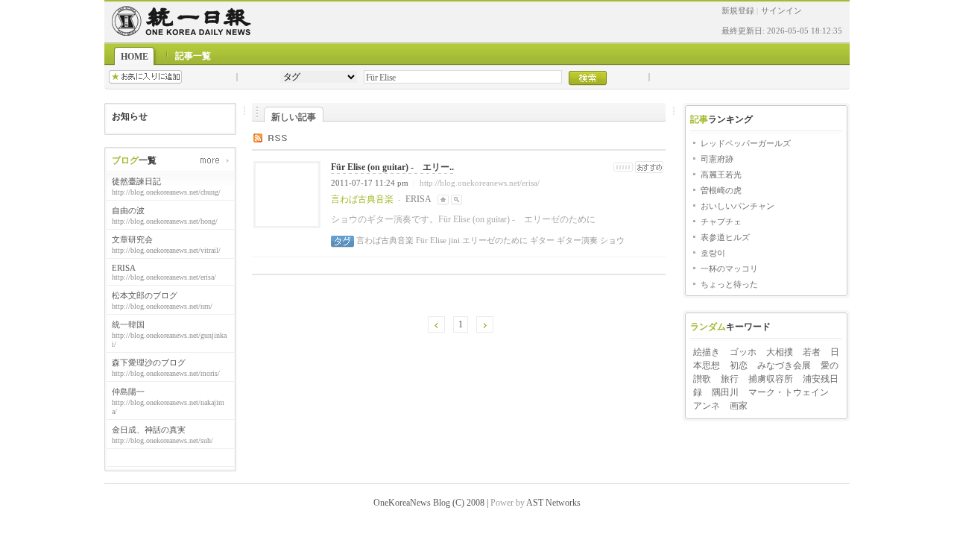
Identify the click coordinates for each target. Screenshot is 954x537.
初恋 (739, 365)
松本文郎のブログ (144, 295)
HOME (134, 56)
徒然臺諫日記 (136, 181)
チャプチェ (721, 221)
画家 (739, 406)
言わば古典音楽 (385, 240)
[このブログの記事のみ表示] (456, 199)
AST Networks (553, 502)
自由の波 (128, 210)
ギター (541, 240)
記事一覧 (193, 56)
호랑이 (713, 252)
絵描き (706, 352)
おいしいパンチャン (737, 205)
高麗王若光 (721, 174)
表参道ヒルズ (725, 237)
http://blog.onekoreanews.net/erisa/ (480, 182)
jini (453, 240)
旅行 (730, 379)
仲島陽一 (128, 391)
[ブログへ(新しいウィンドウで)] (443, 199)
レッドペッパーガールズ (746, 143)
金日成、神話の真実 (149, 429)
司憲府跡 (717, 158)
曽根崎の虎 (721, 190)
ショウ (611, 240)
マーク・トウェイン (788, 392)
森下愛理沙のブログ (149, 362)
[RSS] (281, 137)
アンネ (706, 406)
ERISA (124, 267)
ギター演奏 (576, 240)
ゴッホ (743, 352)
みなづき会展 (784, 365)
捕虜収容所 (770, 379)
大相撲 (779, 352)
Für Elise (430, 240)
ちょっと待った (729, 284)
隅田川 (725, 392)
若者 (812, 352)
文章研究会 (132, 239)
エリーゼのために (494, 240)
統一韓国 (128, 324)
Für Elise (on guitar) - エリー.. (392, 167)
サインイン (781, 10)
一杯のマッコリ (729, 268)
